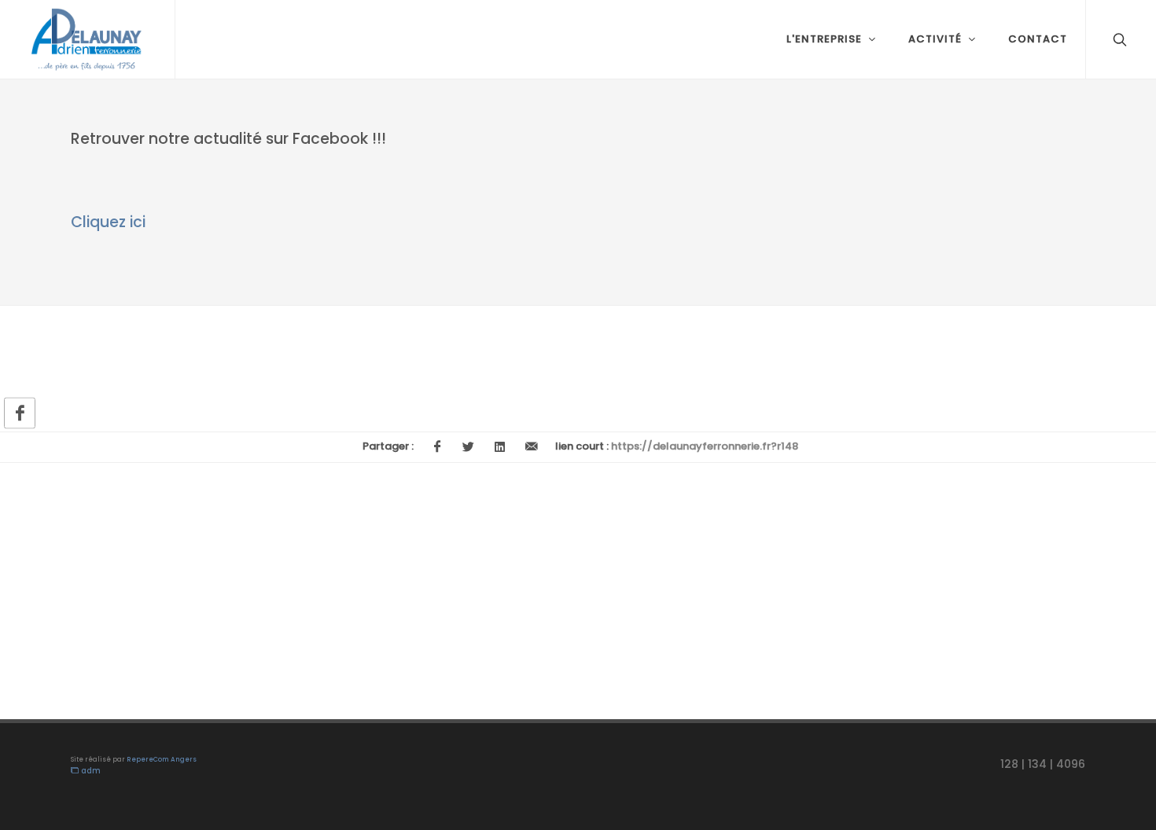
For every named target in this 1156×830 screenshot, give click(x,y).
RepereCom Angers (162, 759)
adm (90, 771)
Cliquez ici (108, 222)
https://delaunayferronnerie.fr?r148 (704, 446)
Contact (1037, 38)
